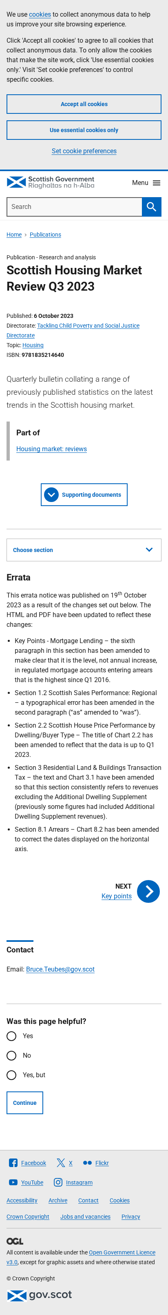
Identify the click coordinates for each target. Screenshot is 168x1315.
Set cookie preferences (84, 151)
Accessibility (22, 1200)
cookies (40, 14)
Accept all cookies (84, 104)
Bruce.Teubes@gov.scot (60, 969)
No (27, 1055)
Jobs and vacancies (85, 1216)
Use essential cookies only (84, 130)
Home (14, 234)
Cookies (120, 1200)
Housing (33, 345)
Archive (58, 1200)
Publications (45, 234)
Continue (25, 1103)
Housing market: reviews (51, 449)
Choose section (33, 550)
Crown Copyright (28, 1216)
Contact (88, 1200)
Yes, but (34, 1075)
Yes (28, 1036)
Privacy (131, 1216)
